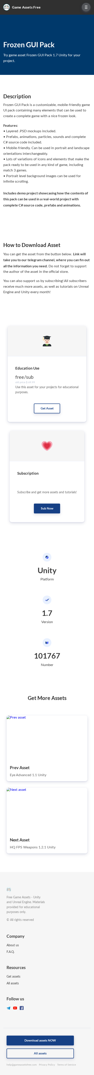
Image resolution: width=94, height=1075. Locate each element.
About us (13, 945)
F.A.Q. (10, 951)
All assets (13, 983)
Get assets (13, 976)
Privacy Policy (47, 1064)
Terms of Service (66, 1064)
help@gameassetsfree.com (22, 1064)
